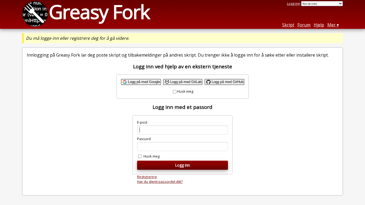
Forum (303, 25)
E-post (142, 122)
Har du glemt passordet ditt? (160, 181)
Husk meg (185, 91)
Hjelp (319, 25)
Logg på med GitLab (185, 82)
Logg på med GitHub (227, 82)
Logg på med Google (144, 82)
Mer (331, 25)
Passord (144, 138)
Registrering (147, 176)
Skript (288, 25)
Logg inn (293, 3)
